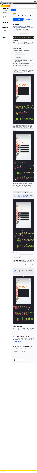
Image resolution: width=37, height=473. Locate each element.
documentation (19, 196)
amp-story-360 (4, 12)
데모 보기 (18, 19)
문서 (13, 14)
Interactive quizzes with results (5, 17)
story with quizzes (27, 330)
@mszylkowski (22, 360)
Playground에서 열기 (29, 19)
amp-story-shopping (4, 19)
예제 (15, 14)
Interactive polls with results (5, 14)
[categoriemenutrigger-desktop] (13, 10)
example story (25, 196)
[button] (35, 1)
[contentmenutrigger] (23, 7)
